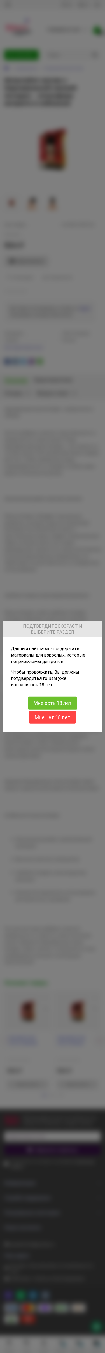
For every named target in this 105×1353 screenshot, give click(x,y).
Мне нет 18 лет (52, 717)
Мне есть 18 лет (53, 703)
